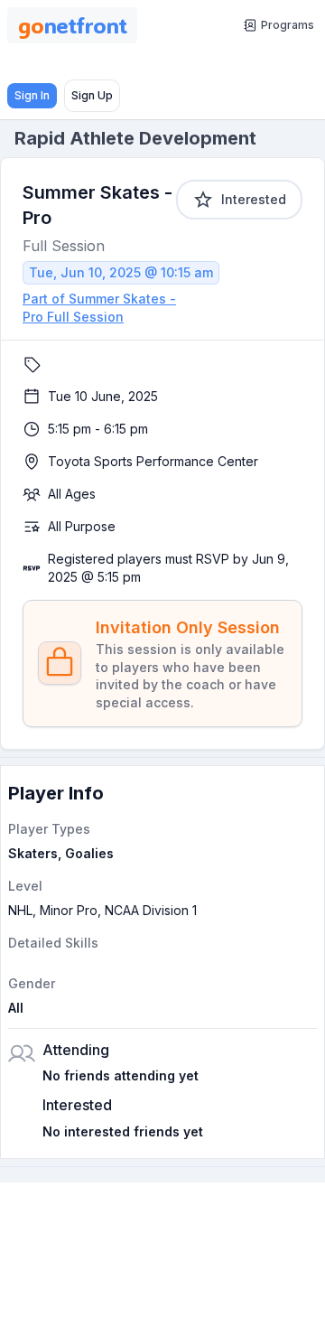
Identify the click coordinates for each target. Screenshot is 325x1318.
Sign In (32, 95)
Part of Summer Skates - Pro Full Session (99, 307)
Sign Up (92, 95)
